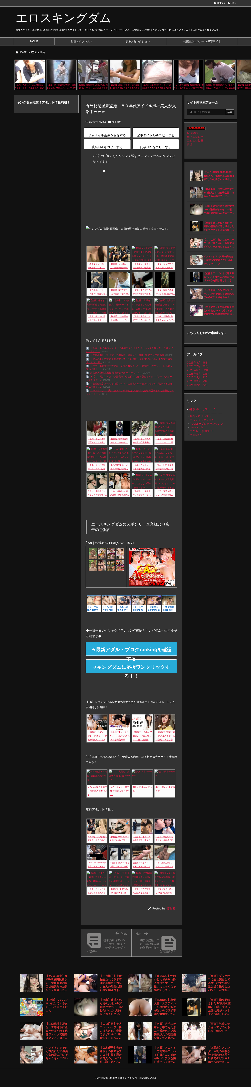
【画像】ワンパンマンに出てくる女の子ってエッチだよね (57, 1005)
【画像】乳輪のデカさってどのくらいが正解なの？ (219, 1027)
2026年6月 (197, 370)
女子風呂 (40, 52)
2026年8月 (197, 362)
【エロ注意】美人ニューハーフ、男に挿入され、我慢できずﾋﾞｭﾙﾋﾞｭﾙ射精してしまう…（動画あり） (219, 243)
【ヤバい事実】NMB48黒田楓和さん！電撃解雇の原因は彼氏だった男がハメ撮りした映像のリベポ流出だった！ (219, 176)
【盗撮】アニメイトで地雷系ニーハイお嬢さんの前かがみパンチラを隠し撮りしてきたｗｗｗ (219, 277)
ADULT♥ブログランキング (206, 423)
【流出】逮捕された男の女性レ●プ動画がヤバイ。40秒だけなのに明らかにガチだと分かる (219, 209)
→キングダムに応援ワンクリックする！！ (131, 668)
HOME (23, 52)
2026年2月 (197, 384)
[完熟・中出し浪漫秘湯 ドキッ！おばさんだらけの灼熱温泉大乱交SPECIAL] (102, 565)
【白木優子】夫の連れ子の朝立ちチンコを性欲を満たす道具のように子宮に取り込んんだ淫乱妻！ (111, 1054)
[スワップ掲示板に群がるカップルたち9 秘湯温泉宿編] (120, 565)
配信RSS (192, 133)
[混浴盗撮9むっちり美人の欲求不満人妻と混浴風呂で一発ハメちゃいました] (111, 565)
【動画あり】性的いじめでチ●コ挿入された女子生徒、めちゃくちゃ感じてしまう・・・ (219, 193)
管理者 (170, 908)
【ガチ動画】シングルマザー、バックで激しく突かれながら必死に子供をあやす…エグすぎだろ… (219, 294)
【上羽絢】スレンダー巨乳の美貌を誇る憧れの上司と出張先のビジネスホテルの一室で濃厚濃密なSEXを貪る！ (219, 1054)
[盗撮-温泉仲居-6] (102, 553)
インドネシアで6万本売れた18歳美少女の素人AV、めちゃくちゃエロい (218, 260)
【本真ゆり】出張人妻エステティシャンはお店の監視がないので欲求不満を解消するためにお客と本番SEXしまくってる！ (165, 1007)
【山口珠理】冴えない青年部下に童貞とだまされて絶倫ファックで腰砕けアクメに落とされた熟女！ (57, 1031)
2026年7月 (197, 366)
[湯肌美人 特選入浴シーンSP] (120, 553)
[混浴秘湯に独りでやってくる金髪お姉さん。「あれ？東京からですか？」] (93, 553)
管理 (189, 144)
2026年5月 (198, 373)
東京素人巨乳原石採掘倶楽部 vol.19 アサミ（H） (116, 372)
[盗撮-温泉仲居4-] (111, 553)
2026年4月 (197, 377)
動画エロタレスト (201, 416)
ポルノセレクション (202, 420)
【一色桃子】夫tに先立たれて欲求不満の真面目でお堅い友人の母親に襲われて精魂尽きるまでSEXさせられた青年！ (111, 983)
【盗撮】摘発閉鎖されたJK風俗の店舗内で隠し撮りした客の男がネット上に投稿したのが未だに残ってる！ (219, 226)
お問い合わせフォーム (202, 409)
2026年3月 (197, 381)
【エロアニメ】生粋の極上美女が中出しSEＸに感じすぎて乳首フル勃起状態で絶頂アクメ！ (219, 311)
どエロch (195, 434)
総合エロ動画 (195, 136)
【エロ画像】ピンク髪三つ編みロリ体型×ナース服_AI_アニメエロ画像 (127, 355)
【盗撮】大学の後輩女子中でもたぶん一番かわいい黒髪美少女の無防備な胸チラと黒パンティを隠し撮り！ (165, 1031)
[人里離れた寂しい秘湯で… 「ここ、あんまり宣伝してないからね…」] (93, 565)
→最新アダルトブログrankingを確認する (131, 651)
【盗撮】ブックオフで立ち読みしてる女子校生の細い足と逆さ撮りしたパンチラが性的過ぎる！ (219, 983)
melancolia (196, 427)
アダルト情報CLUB (201, 431)
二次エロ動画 (195, 140)
